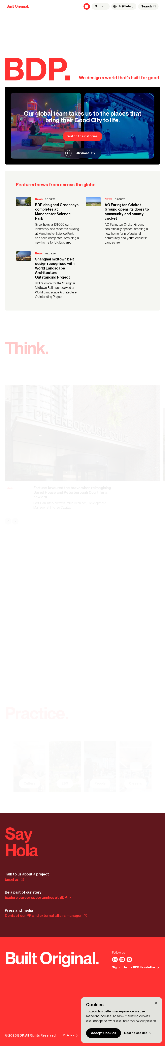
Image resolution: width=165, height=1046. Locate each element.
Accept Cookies (103, 1033)
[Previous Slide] (8, 521)
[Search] (155, 6)
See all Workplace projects (70, 637)
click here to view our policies (136, 1021)
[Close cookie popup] (156, 1003)
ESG (65, 783)
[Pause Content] (68, 153)
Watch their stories (82, 136)
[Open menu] (87, 6)
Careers (135, 783)
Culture (29, 783)
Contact (100, 6)
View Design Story (24, 637)
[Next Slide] (15, 521)
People (100, 783)
